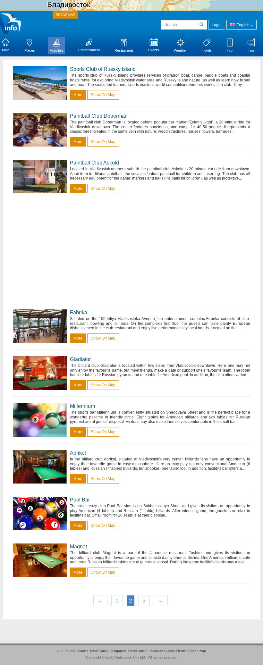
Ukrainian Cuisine (162, 650)
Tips (251, 50)
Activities (57, 50)
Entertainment (89, 50)
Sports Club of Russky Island (103, 69)
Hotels (207, 50)
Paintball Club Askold (94, 162)
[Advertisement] (131, 251)
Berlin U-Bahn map (192, 650)
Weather (180, 50)
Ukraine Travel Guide (92, 650)
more (77, 95)
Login (217, 24)
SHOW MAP (65, 15)
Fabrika (78, 312)
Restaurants (124, 50)
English (242, 25)
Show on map (103, 95)
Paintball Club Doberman (99, 116)
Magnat (78, 546)
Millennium (82, 406)
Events (153, 50)
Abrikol (78, 453)
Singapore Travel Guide (129, 650)
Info (230, 50)
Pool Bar (80, 499)
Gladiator (80, 359)
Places (29, 50)
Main (5, 50)
